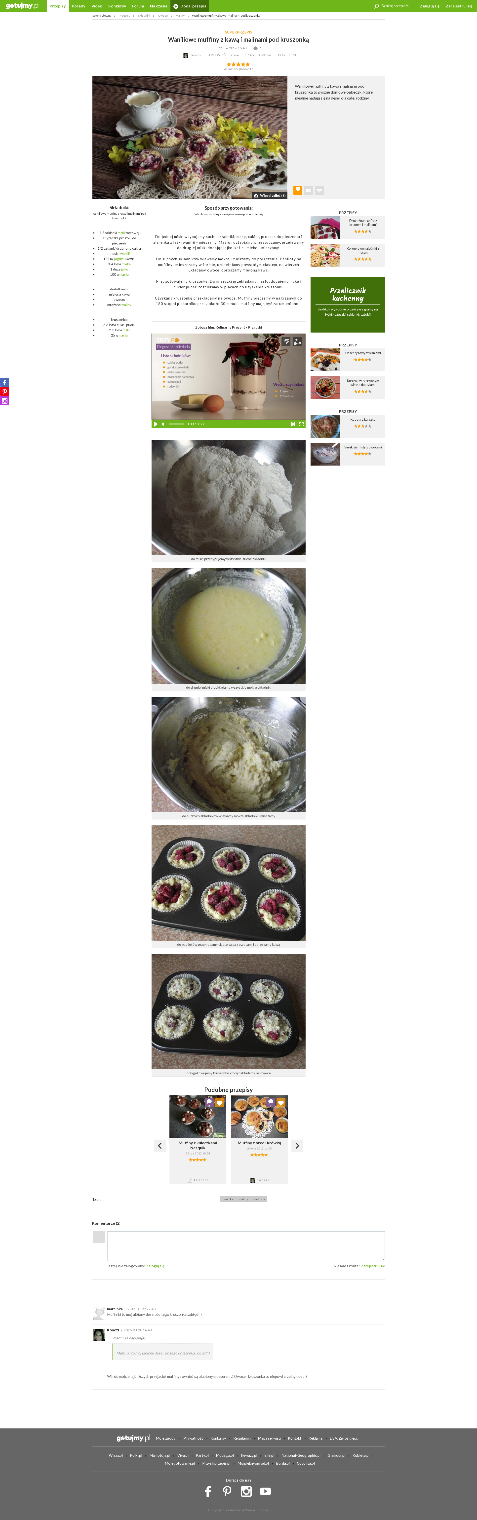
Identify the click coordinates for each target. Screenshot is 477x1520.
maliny (126, 305)
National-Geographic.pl (300, 1455)
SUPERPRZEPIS (238, 32)
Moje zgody (165, 1438)
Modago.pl (225, 1455)
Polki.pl (136, 1455)
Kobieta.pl (361, 1455)
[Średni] (233, 64)
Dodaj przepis (193, 5)
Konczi (113, 1330)
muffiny (259, 1199)
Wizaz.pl (116, 1455)
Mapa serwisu (269, 1438)
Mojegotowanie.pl (180, 1463)
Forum (138, 5)
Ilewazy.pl (249, 1455)
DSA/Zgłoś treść (344, 1438)
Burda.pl (283, 1463)
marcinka (115, 1309)
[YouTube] (267, 1490)
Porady (78, 5)
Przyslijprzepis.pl (216, 1463)
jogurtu (120, 259)
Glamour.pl (336, 1455)
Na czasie (158, 5)
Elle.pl (269, 1455)
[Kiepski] (229, 64)
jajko (124, 269)
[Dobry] (238, 64)
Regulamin (242, 1438)
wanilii (125, 253)
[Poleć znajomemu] (308, 190)
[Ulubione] (219, 1102)
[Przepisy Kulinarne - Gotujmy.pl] (22, 5)
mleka (126, 264)
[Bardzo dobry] (243, 64)
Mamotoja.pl (159, 1455)
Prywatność (193, 1438)
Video (96, 5)
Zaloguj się (430, 5)
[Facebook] (4, 382)
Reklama (315, 1438)
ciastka (228, 1199)
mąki (121, 233)
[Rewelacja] (248, 64)
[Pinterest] (4, 391)
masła (124, 274)
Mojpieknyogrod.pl (253, 1463)
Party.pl (202, 1455)
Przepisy (58, 5)
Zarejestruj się (459, 5)
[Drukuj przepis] (319, 190)
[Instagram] (4, 400)
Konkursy (117, 5)
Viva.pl (183, 1455)
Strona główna (101, 15)
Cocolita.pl (306, 1463)
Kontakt (294, 1438)
